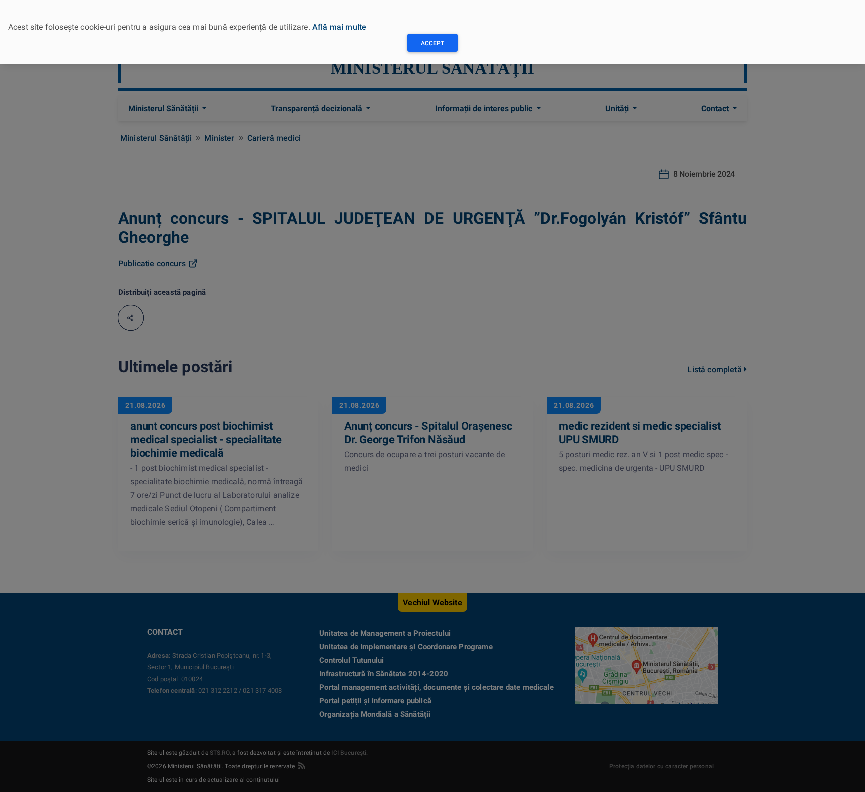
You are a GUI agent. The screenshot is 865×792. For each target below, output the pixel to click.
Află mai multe (339, 27)
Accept (432, 43)
